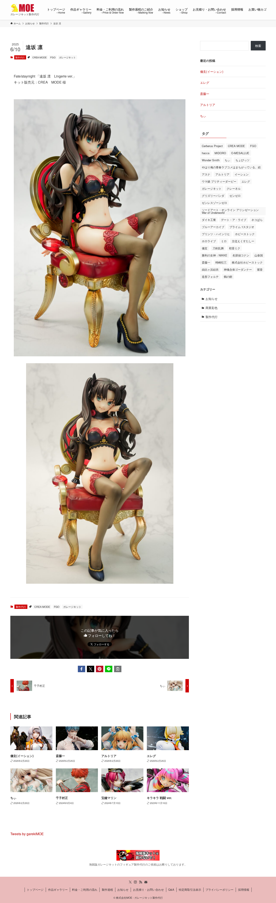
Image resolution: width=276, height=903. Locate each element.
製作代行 (20, 57)
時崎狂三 (221, 262)
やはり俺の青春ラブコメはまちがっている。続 (231, 167)
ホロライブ (209, 241)
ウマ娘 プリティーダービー (219, 181)
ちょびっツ (242, 160)
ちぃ (203, 116)
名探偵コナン (240, 255)
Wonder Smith (211, 160)
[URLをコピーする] (117, 669)
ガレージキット (67, 57)
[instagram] (135, 882)
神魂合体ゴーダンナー (238, 269)
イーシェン (242, 174)
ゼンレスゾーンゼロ (214, 203)
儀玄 (204, 248)
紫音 (260, 269)
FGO (53, 57)
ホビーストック (245, 234)
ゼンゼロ (235, 196)
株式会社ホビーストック (247, 262)
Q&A (171, 889)
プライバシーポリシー (219, 889)
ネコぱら (257, 220)
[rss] (141, 882)
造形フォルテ (210, 277)
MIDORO (220, 153)
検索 (258, 45)
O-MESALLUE (240, 153)
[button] (81, 669)
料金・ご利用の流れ (84, 889)
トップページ (35, 889)
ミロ (224, 241)
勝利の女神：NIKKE (214, 255)
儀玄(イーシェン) (211, 71)
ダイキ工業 (209, 220)
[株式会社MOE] (23, 7)
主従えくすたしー (243, 241)
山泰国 (258, 255)
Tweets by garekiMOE (27, 833)
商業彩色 (211, 308)
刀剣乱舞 (218, 248)
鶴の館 (228, 277)
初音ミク (234, 248)
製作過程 (107, 889)
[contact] (146, 882)
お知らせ (211, 298)
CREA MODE (39, 57)
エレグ (204, 82)
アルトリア (207, 104)
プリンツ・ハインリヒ (216, 234)
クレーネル (234, 188)
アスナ (206, 174)
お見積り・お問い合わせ (148, 889)
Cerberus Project (212, 146)
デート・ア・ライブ (233, 220)
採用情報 (243, 889)
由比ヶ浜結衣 (210, 269)
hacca (205, 153)
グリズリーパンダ (213, 196)
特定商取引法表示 (190, 889)
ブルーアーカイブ (213, 227)
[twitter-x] (130, 882)
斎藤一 (204, 94)
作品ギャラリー (58, 889)
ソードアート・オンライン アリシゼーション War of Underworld (230, 211)
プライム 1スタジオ (241, 227)
